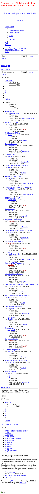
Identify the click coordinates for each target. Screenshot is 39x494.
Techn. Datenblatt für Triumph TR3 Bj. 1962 (19, 230)
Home (5, 13)
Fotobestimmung (10, 209)
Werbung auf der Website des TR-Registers (18, 187)
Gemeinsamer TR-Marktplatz (14, 241)
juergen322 (24, 162)
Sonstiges (5, 65)
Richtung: (18, 392)
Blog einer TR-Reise (11, 339)
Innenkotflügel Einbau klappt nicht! (16, 360)
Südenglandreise (10, 328)
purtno (10, 124)
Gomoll (10, 135)
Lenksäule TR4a (10, 155)
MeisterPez (24, 227)
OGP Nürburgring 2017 (12, 198)
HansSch (10, 319)
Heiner (23, 368)
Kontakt (33, 13)
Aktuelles (11, 13)
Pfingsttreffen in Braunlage (13, 220)
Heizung (7, 252)
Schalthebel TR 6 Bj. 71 (12, 122)
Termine (16, 13)
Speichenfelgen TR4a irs (12, 133)
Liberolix (10, 286)
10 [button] (5, 97)
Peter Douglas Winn (14, 113)
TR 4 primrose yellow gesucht (14, 306)
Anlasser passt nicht (11, 371)
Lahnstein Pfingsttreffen (12, 350)
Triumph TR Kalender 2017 (13, 274)
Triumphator (11, 145)
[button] (9, 81)
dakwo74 (24, 140)
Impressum (19, 15)
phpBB (11, 481)
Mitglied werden (25, 13)
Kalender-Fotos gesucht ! (13, 176)
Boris (9, 297)
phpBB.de (23, 483)
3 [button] (5, 90)
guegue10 (11, 232)
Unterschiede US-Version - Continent (16, 165)
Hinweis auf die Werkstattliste (14, 263)
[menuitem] (16, 30)
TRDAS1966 (12, 189)
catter (9, 373)
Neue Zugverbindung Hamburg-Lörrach (17, 295)
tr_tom (10, 178)
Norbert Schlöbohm (27, 183)
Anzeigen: (5, 390)
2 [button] (5, 88)
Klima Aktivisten (10, 111)
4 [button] (5, 92)
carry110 (10, 210)
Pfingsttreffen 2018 (11, 144)
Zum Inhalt (19, 20)
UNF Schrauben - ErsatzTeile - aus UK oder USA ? (21, 285)
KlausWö (24, 129)
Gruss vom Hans (10, 317)
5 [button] (5, 94)
